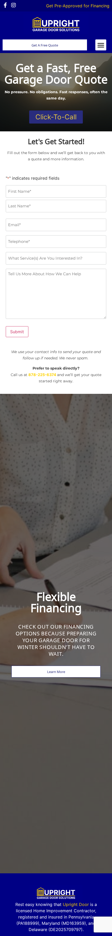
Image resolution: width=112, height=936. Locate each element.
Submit (17, 331)
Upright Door (76, 904)
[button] (100, 44)
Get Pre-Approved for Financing (77, 5)
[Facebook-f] (5, 5)
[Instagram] (13, 5)
